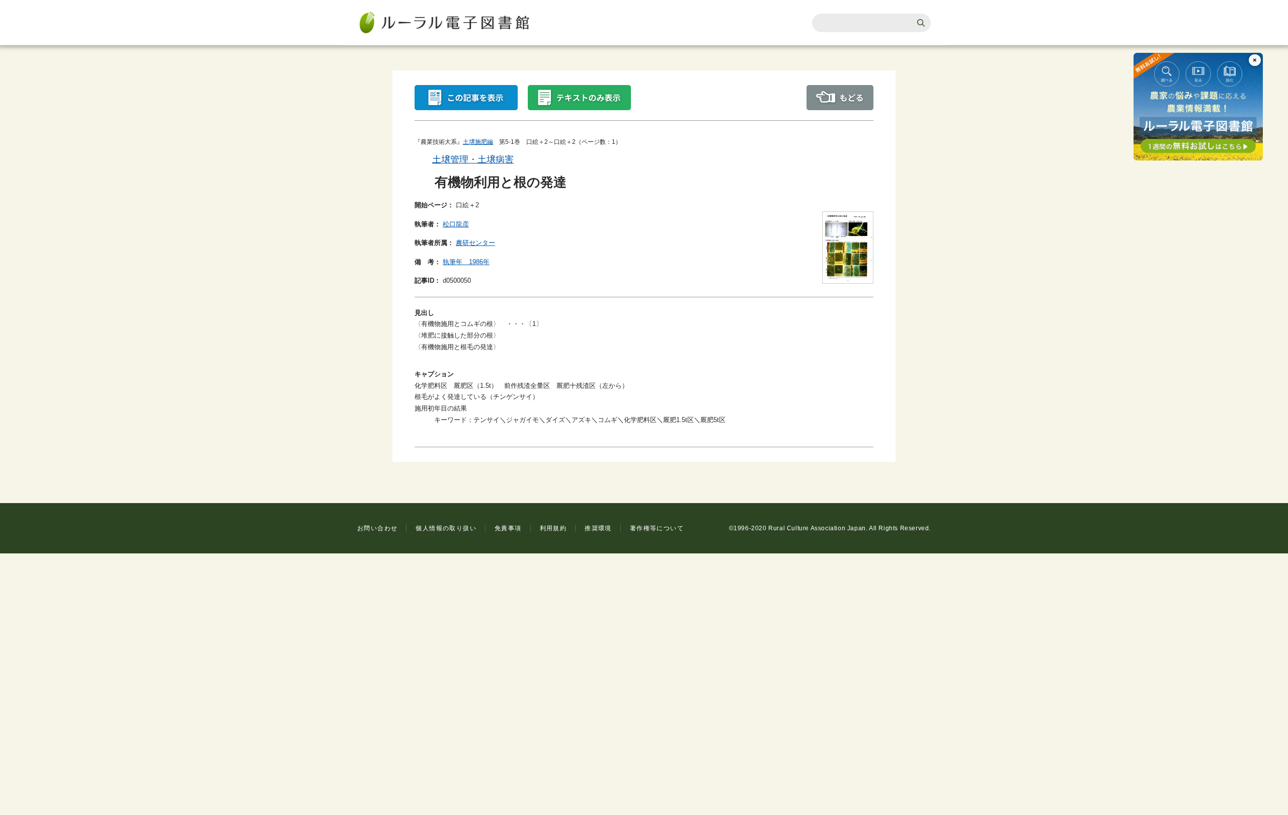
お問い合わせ (377, 528)
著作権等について (657, 528)
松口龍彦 (456, 224)
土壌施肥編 (478, 141)
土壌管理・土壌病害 (473, 159)
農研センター (475, 243)
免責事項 (508, 528)
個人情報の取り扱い (446, 528)
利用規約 (553, 528)
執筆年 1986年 (466, 262)
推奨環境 (598, 528)
